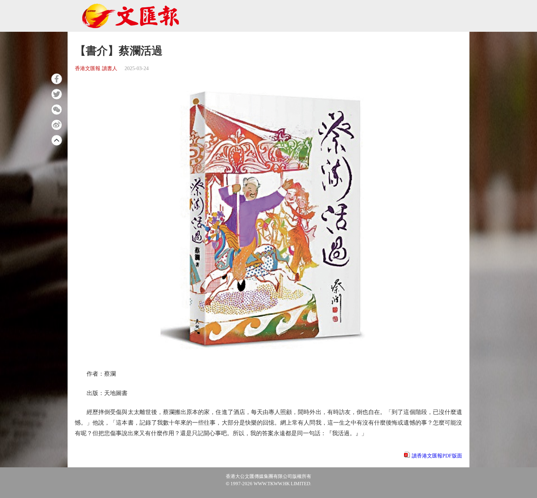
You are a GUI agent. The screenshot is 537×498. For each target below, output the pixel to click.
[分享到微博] (56, 124)
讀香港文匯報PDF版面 (437, 456)
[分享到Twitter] (56, 94)
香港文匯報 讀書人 (96, 68)
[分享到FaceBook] (56, 78)
